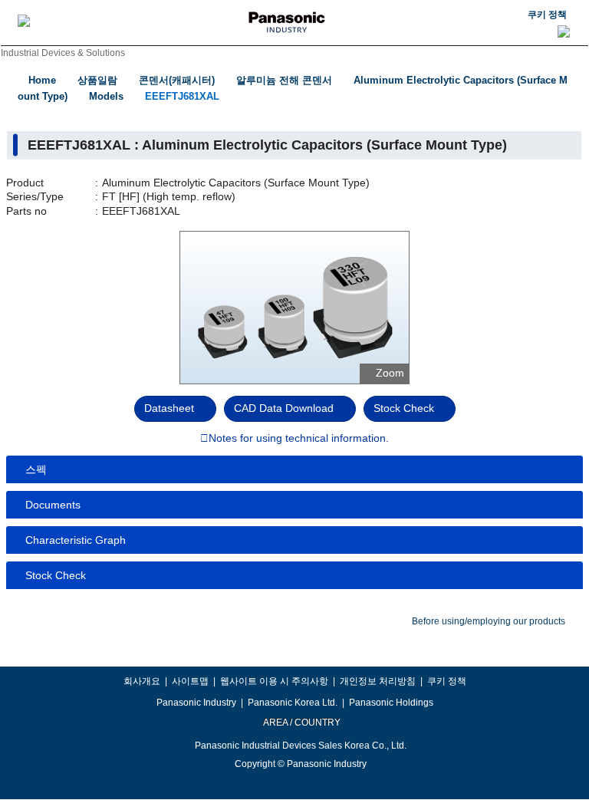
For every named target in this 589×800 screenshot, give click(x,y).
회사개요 (141, 681)
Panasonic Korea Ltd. (292, 702)
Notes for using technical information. (299, 438)
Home (42, 80)
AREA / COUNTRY (301, 722)
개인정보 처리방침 (378, 681)
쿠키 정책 (547, 14)
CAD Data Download (284, 408)
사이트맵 (190, 681)
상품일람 (97, 80)
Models (106, 96)
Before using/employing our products (488, 621)
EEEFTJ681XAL (182, 96)
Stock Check (403, 408)
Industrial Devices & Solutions (63, 53)
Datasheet (169, 408)
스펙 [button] (36, 469)
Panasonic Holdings (391, 702)
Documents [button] (53, 504)
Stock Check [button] (55, 575)
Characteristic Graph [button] (75, 540)
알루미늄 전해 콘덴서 (284, 80)
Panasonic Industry (196, 702)
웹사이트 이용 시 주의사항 (274, 681)
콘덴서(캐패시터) (177, 80)
